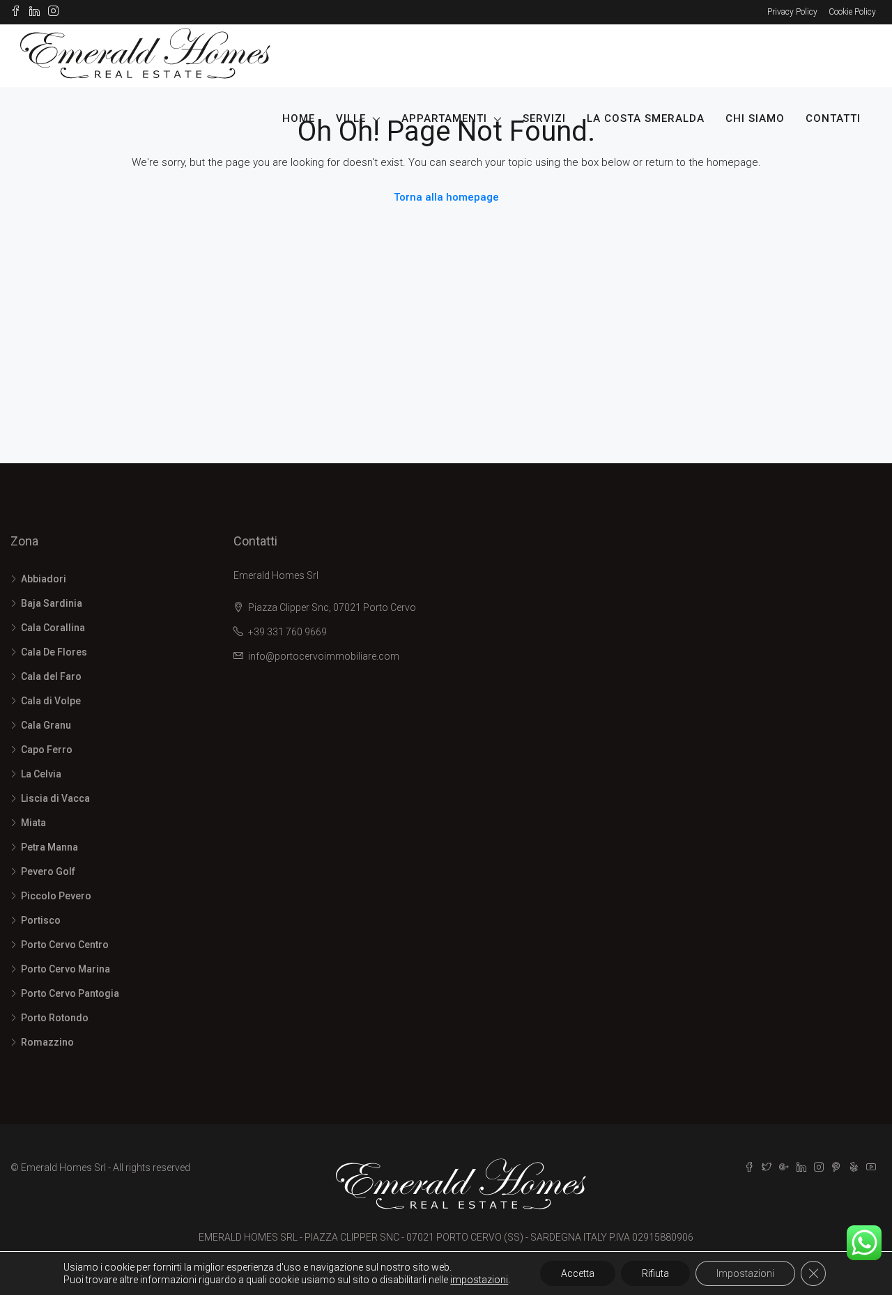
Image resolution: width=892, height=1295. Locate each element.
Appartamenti (444, 118)
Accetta (577, 1273)
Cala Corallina (53, 627)
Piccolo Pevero (56, 895)
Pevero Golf (48, 871)
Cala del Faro (51, 676)
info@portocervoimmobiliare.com (323, 656)
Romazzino (47, 1042)
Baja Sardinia (51, 603)
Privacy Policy (792, 12)
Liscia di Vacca (55, 798)
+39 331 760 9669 (287, 631)
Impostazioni (745, 1273)
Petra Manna (49, 847)
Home (298, 118)
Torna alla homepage (446, 197)
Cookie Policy (852, 12)
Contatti (833, 118)
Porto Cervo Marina (65, 969)
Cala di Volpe (51, 700)
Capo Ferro (46, 749)
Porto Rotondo (55, 1017)
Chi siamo (755, 118)
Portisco (41, 920)
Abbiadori (43, 578)
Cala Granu (46, 725)
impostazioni (479, 1279)
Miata (33, 822)
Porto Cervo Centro (65, 944)
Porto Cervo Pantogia (70, 993)
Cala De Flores (54, 652)
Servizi (544, 118)
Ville (351, 118)
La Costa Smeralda (646, 118)
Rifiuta (655, 1273)
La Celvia (41, 774)
